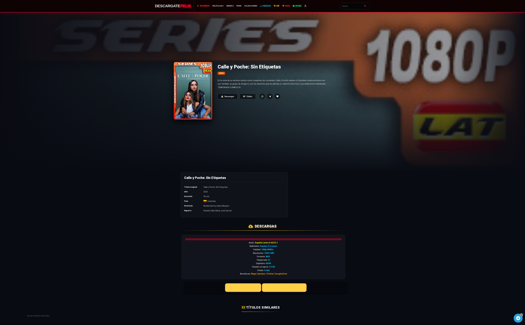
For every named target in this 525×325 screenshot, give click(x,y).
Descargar (229, 96)
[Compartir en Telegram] (270, 96)
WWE (238, 6)
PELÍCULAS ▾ (218, 6)
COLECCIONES (250, 6)
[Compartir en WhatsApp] (262, 96)
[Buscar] (365, 6)
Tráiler (249, 96)
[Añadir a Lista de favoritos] (277, 96)
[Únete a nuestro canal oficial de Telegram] (518, 318)
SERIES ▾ (230, 6)
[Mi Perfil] (305, 6)
